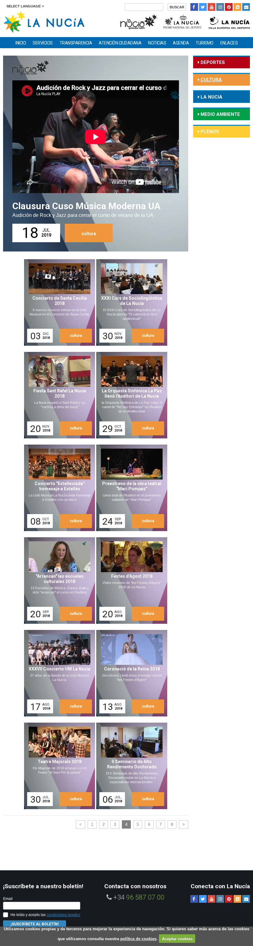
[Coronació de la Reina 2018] (129, 673)
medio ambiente (219, 114)
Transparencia (76, 42)
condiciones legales (63, 915)
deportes (212, 62)
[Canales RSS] (237, 7)
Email (8, 899)
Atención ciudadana (120, 42)
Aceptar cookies (177, 938)
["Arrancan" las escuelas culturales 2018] (57, 580)
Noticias (157, 42)
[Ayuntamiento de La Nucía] (44, 21)
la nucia (210, 97)
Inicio (20, 42)
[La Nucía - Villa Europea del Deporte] (229, 21)
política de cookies (138, 938)
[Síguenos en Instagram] (220, 7)
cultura (88, 233)
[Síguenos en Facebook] (194, 7)
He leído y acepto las (45, 915)
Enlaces (229, 42)
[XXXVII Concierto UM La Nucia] (57, 673)
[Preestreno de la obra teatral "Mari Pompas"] (129, 488)
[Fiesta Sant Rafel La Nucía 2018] (57, 395)
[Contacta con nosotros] (246, 7)
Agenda (181, 42)
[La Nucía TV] (138, 21)
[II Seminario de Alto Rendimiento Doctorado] (129, 766)
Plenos (209, 131)
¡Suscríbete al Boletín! (34, 924)
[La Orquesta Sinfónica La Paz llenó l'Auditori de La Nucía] (129, 395)
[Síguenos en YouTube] (211, 7)
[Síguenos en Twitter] (203, 7)
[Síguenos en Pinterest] (229, 7)
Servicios (43, 42)
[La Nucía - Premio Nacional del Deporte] (183, 21)
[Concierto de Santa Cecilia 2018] (57, 302)
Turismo (205, 42)
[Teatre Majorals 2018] (57, 766)
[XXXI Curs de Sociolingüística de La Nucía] (129, 302)
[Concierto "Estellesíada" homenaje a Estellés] (57, 488)
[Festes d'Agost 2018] (129, 580)
